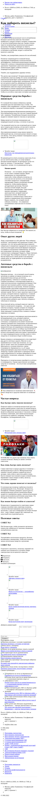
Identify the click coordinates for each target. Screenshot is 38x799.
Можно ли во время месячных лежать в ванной (16, 651)
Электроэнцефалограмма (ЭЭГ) (15, 752)
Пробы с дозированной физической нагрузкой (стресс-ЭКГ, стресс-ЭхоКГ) (20, 746)
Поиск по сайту (10, 4)
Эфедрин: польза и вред (16, 578)
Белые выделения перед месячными (20, 621)
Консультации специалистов (14, 735)
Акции (7, 32)
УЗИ (6, 749)
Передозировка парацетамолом (11, 658)
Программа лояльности (12, 764)
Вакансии (8, 771)
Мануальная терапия (11, 756)
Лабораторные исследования (14, 758)
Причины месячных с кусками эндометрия (15, 644)
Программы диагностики (13, 733)
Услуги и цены (10, 26)
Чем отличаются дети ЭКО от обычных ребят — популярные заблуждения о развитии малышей (21, 694)
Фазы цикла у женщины (9, 647)
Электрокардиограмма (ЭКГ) (14, 738)
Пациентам (8, 33)
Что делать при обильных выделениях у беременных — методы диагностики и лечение (20, 708)
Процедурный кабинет (12, 754)
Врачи (7, 28)
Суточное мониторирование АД (15, 742)
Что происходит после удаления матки (13, 654)
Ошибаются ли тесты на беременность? (18, 675)
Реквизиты (8, 773)
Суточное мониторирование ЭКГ (16, 740)
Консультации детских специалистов (17, 736)
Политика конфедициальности (15, 770)
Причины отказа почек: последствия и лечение (16, 668)
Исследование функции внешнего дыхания (19, 751)
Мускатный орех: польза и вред (15, 432)
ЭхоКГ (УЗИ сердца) (11, 743)
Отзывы (7, 30)
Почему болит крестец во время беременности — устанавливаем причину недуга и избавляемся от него (20, 684)
